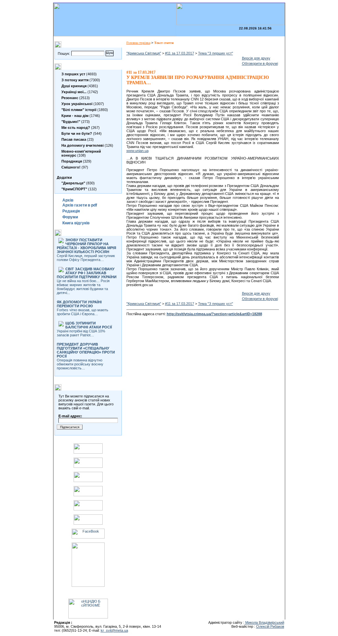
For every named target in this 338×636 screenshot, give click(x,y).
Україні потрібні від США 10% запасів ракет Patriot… (84, 329)
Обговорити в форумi (260, 63)
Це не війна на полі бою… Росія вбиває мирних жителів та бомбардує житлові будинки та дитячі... (87, 281)
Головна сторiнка (138, 43)
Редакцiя (71, 211)
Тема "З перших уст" (215, 53)
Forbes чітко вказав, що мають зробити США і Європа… (82, 308)
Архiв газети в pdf (79, 205)
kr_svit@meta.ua (114, 630)
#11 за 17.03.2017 (179, 53)
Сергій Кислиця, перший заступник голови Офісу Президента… (86, 250)
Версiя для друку (256, 58)
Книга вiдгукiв (75, 223)
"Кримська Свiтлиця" (143, 53)
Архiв (67, 200)
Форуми (70, 217)
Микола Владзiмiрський (264, 622)
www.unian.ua (137, 151)
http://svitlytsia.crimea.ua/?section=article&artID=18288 (214, 314)
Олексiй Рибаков (270, 626)
